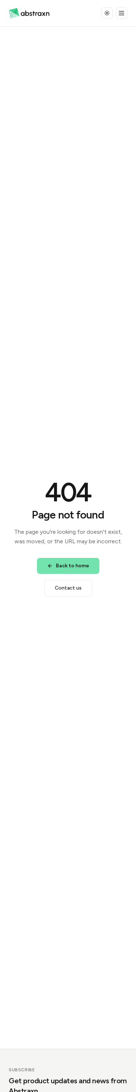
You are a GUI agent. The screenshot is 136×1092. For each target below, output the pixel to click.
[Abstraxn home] (29, 13)
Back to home (72, 566)
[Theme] (107, 13)
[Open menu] (121, 13)
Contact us (68, 588)
